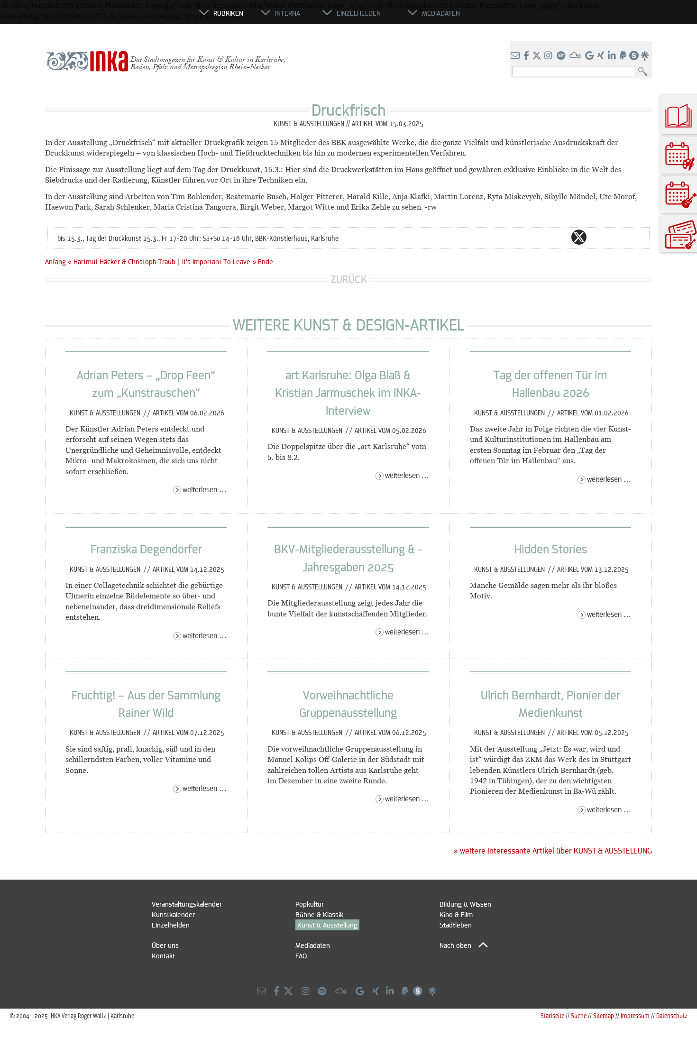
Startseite (552, 1015)
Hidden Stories (550, 549)
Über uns (165, 945)
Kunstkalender (173, 914)
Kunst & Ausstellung (327, 924)
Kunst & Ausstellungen (106, 412)
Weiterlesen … (205, 489)
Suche (579, 1015)
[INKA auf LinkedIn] (613, 56)
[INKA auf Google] (590, 56)
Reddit (597, 237)
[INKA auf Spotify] (562, 56)
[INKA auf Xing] (601, 56)
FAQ (301, 955)
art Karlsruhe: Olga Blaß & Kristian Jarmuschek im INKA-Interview (348, 392)
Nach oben (455, 945)
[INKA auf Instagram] (549, 56)
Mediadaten (312, 945)
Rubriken (228, 13)
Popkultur (309, 904)
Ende (265, 261)
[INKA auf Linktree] (645, 56)
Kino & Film (456, 914)
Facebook (560, 237)
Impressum (635, 1015)
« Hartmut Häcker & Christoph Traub (122, 261)
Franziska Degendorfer (146, 549)
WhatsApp (541, 237)
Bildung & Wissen (465, 904)
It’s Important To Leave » (219, 261)
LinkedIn (616, 237)
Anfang (55, 261)
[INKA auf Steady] (634, 56)
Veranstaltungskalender (187, 904)
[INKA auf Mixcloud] (576, 56)
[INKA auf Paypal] (624, 56)
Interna (287, 13)
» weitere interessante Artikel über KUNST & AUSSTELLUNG (552, 850)
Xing (635, 237)
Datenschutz (672, 1015)
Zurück (348, 279)
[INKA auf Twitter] (536, 56)
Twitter (579, 237)
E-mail (522, 237)
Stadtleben (456, 924)
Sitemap (603, 1015)
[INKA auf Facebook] (527, 56)
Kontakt (163, 955)
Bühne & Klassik (319, 914)
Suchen (645, 72)
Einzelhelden (171, 924)
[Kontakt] (516, 56)
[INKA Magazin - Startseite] (156, 17)
